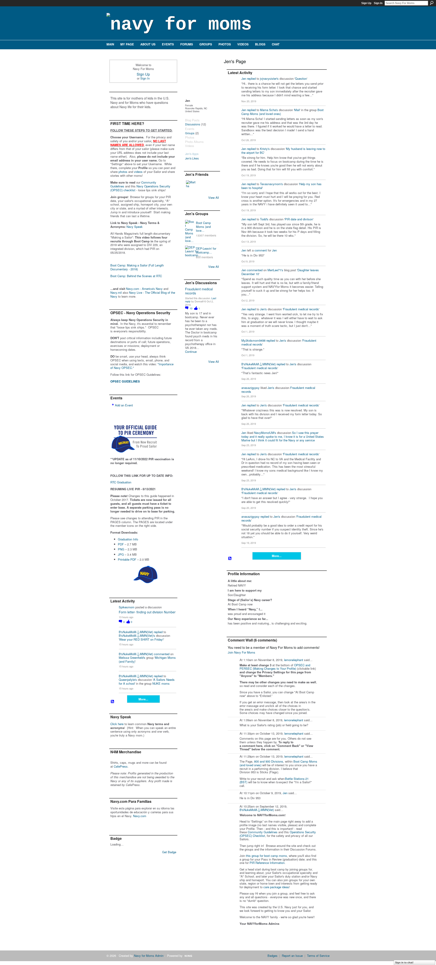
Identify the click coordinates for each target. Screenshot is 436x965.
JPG (121, 554)
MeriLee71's (275, 270)
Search (432, 3)
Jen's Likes (192, 158)
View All (213, 197)
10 (191, 308)
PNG (121, 549)
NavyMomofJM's (265, 432)
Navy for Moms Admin (149, 955)
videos (138, 171)
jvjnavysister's (269, 78)
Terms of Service (318, 955)
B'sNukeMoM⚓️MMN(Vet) (136, 632)
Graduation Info (128, 539)
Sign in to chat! (404, 962)
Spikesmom (126, 607)
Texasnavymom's (271, 184)
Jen (243, 78)
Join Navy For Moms (241, 652)
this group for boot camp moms (266, 855)
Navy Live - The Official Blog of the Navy (142, 294)
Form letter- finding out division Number (147, 612)
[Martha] (191, 185)
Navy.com (139, 816)
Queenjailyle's (128, 679)
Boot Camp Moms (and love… (203, 227)
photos (123, 171)
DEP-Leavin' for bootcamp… (206, 250)
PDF (121, 544)
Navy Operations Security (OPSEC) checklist (140, 188)
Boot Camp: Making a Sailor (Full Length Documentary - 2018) (137, 267)
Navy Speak (134, 226)
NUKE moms (161, 683)
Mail (297, 110)
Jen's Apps (191, 154)
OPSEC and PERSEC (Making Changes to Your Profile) (275, 667)
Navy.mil (116, 292)
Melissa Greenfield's (132, 657)
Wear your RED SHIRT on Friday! (141, 639)
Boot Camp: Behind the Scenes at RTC (136, 276)
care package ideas (276, 887)
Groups (189, 133)
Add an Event (124, 405)
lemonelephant (293, 660)
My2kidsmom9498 (253, 340)
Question (301, 78)
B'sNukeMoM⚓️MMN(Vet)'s (137, 635)
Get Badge (169, 852)
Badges (272, 955)
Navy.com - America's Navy (144, 288)
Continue (191, 352)
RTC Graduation (120, 482)
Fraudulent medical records (199, 291)
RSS (113, 702)
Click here (117, 724)
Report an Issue (292, 955)
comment (261, 250)
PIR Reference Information (267, 863)
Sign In (378, 3)
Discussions (192, 124)
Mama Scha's (269, 110)
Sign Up (366, 3)
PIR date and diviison (299, 219)
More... (143, 699)
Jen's (263, 309)
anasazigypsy (250, 388)
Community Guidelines (262, 832)
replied (158, 632)
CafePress (121, 766)
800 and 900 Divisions (268, 761)
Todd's (264, 219)
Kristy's (265, 149)
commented (161, 654)
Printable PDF (127, 559)
